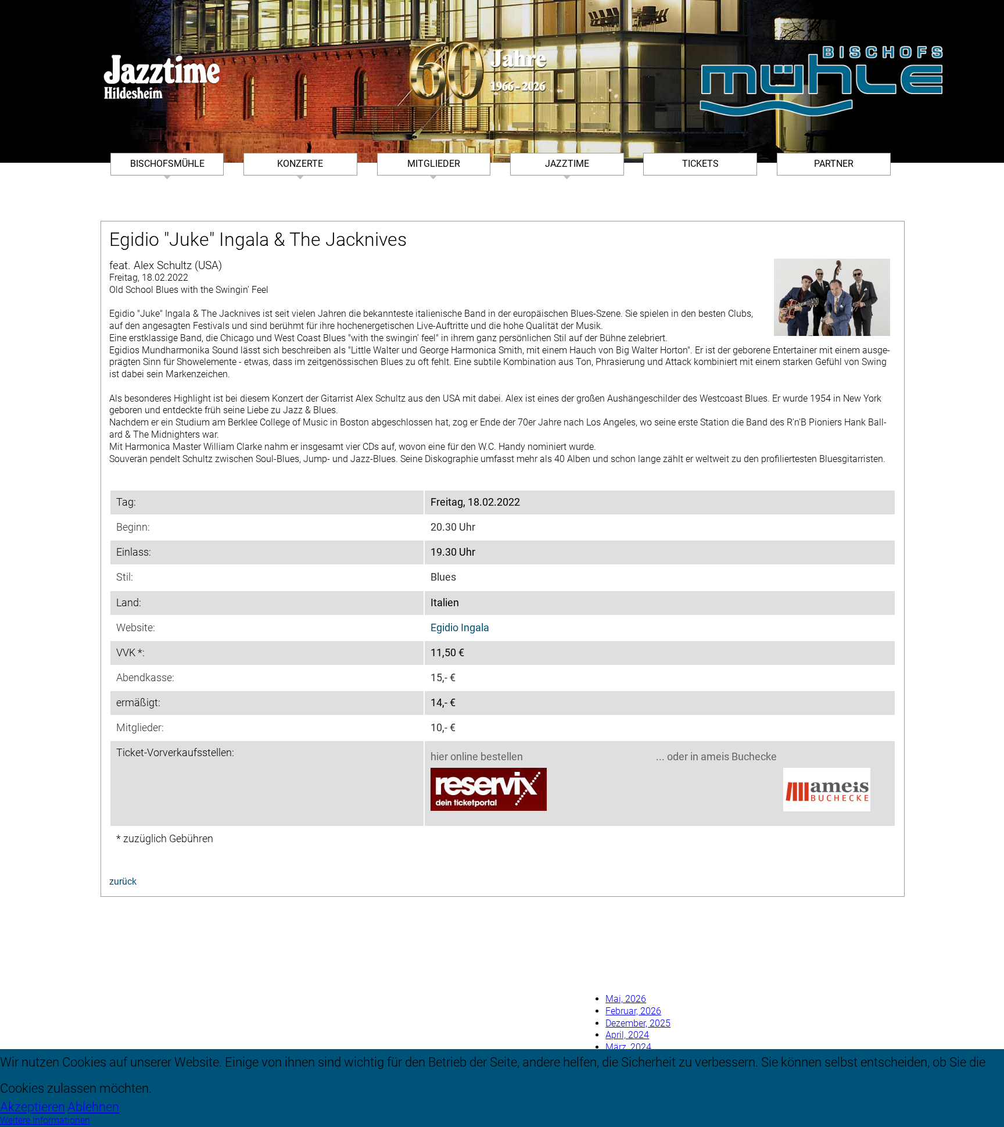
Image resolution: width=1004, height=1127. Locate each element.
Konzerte (300, 163)
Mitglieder (433, 163)
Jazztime (567, 163)
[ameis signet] (826, 791)
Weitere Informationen (45, 1120)
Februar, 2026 (633, 1011)
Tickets (700, 163)
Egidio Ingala (460, 628)
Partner (834, 163)
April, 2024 (627, 1034)
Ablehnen (93, 1106)
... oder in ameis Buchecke (716, 757)
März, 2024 (628, 1047)
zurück (123, 881)
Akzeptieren (32, 1106)
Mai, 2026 (625, 998)
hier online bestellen (477, 757)
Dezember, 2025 (637, 1023)
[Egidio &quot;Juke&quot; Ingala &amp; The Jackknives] (832, 297)
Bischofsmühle (167, 163)
